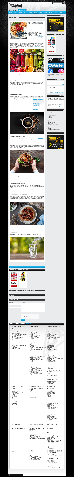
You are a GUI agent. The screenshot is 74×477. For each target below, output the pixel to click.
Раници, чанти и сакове (52, 402)
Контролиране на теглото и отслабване (19, 334)
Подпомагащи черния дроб (35, 335)
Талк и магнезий (51, 417)
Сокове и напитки (51, 356)
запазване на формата (52, 115)
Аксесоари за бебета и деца (53, 407)
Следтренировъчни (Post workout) (18, 329)
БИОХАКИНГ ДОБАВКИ (16, 348)
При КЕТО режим (51, 454)
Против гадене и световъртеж (35, 368)
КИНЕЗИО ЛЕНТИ (16, 425)
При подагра (32, 360)
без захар (50, 116)
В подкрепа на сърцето (34, 337)
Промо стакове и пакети (36, 425)
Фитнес (45, 12)
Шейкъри (49, 394)
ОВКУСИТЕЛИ (51, 428)
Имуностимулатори (33, 341)
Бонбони (49, 333)
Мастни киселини (15, 340)
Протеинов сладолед (52, 355)
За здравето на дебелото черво (36, 366)
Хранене (35, 12)
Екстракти (14, 343)
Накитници (50, 397)
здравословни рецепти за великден (54, 129)
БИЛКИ (31, 451)
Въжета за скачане (33, 392)
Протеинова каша (51, 364)
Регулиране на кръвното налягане (36, 362)
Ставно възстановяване (16, 335)
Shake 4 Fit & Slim (14, 283)
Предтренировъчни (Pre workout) (18, 328)
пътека (50, 125)
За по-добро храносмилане (35, 357)
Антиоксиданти (15, 341)
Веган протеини (51, 382)
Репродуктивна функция (34, 372)
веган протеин (51, 123)
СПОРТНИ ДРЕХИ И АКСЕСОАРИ (52, 387)
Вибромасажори (51, 437)
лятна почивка (51, 114)
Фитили (49, 396)
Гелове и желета (51, 335)
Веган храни (50, 383)
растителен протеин (52, 122)
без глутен (50, 118)
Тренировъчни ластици (52, 418)
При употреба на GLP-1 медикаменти (55, 455)
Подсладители (32, 339)
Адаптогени (32, 453)
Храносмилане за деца (52, 466)
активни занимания (52, 113)
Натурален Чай (33, 345)
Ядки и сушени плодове (52, 357)
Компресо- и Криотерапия (53, 435)
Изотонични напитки (52, 339)
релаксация (50, 112)
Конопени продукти (33, 351)
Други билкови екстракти (35, 459)
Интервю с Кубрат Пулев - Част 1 (59, 106)
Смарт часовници (51, 442)
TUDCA (31, 378)
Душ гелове (14, 397)
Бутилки (49, 406)
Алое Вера (32, 329)
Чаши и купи (50, 410)
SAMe (31, 377)
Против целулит (15, 401)
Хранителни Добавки (23, 12)
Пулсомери (50, 439)
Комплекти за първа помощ (53, 421)
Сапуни (13, 394)
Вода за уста (14, 403)
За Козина (32, 433)
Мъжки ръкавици (51, 392)
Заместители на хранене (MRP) (54, 337)
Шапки (49, 401)
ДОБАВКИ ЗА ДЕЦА (52, 458)
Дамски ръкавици (51, 393)
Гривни (49, 413)
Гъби (31, 454)
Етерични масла (15, 398)
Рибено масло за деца (52, 464)
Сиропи (49, 363)
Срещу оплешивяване (16, 393)
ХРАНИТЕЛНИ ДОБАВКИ (18, 327)
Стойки (31, 389)
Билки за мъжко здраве (34, 458)
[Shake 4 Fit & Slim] (14, 281)
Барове (49, 336)
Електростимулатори (52, 434)
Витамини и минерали (16, 339)
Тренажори (32, 393)
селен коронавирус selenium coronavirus (55, 126)
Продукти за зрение (33, 343)
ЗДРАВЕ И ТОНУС (34, 327)
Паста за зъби (14, 404)
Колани (49, 395)
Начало (10, 12)
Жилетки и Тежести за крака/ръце (36, 388)
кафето (21, 89)
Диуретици (32, 338)
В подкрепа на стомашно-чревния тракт (37, 356)
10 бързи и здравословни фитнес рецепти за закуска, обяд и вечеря (37, 109)
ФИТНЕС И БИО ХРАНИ (53, 327)
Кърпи (49, 415)
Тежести (31, 396)
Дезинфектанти (15, 391)
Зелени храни (32, 340)
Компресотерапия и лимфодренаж (54, 436)
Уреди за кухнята (51, 447)
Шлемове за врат (33, 397)
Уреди (31, 390)
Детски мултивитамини (52, 462)
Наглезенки (50, 399)
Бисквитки (50, 347)
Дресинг (49, 367)
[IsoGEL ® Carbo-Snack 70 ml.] (23, 281)
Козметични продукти (16, 390)
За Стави (31, 431)
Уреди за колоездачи (52, 446)
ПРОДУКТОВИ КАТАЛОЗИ (18, 428)
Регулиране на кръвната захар (36, 363)
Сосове (49, 343)
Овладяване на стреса (34, 369)
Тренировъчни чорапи (52, 409)
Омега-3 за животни (34, 437)
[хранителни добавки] (29, 323)
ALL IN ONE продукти (16, 338)
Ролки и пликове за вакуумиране (54, 440)
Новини (15, 12)
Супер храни (50, 368)
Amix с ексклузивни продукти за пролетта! (57, 92)
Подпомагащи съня (33, 333)
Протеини (14, 336)
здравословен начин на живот (53, 124)
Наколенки (50, 398)
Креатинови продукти (16, 333)
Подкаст (30, 12)
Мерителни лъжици (51, 416)
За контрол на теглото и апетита (36, 436)
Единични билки (33, 455)
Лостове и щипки (33, 395)
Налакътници (50, 419)
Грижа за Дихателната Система (36, 373)
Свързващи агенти (51, 351)
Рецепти (40, 12)
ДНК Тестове (32, 344)
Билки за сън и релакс (34, 456)
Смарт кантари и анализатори (53, 441)
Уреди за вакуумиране (52, 443)
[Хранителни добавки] (55, 31)
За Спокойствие (33, 435)
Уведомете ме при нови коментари (28, 313)
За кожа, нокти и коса (34, 355)
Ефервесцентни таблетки (52, 340)
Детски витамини (51, 460)
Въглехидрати (14, 344)
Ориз (49, 331)
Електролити (14, 347)
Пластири (49, 420)
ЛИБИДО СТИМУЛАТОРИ (54, 371)
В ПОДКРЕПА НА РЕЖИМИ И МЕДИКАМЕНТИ (55, 452)
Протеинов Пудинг (51, 360)
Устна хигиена (14, 395)
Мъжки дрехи (50, 390)
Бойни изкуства (51, 405)
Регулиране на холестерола (35, 358)
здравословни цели (40, 36)
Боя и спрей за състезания (53, 412)
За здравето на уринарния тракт (36, 367)
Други (49, 432)
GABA (31, 375)
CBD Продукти (32, 346)
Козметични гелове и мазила (17, 392)
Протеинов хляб (51, 354)
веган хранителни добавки (53, 120)
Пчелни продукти (33, 336)
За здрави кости (33, 364)
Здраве (60, 12)
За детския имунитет (52, 463)
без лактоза (50, 117)
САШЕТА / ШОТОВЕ (52, 425)
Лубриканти (50, 373)
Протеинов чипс (51, 352)
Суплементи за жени (34, 328)
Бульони (49, 344)
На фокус (50, 12)
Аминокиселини (15, 332)
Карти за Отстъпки (51, 438)
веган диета (51, 121)
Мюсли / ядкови (51, 345)
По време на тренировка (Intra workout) (19, 331)
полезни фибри (37, 46)
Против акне (14, 399)
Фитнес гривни (51, 448)
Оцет (49, 350)
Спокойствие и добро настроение (36, 359)
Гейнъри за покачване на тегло (18, 337)
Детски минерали (51, 461)
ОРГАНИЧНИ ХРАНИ (52, 376)
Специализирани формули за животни (37, 438)
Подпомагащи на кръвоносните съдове (37, 354)
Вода (13, 451)
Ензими (31, 334)
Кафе (49, 348)
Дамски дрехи (50, 391)
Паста (49, 328)
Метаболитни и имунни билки (36, 457)
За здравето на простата (34, 332)
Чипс (49, 329)
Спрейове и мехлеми (16, 402)
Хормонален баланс (34, 371)
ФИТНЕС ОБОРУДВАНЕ (35, 386)
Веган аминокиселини (52, 381)
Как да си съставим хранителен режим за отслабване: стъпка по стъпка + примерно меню (38, 105)
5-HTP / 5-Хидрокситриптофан (36, 374)
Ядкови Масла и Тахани (52, 334)
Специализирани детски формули (54, 467)
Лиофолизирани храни (52, 361)
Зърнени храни (51, 346)
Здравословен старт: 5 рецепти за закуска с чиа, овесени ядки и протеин (37, 103)
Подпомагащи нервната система (36, 370)
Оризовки (50, 362)
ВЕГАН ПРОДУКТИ (52, 379)
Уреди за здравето (51, 444)
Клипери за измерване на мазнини (54, 414)
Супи (49, 341)
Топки (31, 391)
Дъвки (49, 366)
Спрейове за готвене (52, 338)
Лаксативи (32, 361)
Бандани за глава (51, 408)
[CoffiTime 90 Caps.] (51, 45)
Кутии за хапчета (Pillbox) (53, 403)
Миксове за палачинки (52, 349)
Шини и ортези (50, 404)
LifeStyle (55, 12)
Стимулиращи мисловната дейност (36, 331)
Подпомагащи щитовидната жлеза (36, 352)
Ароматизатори (15, 396)
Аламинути (50, 332)
